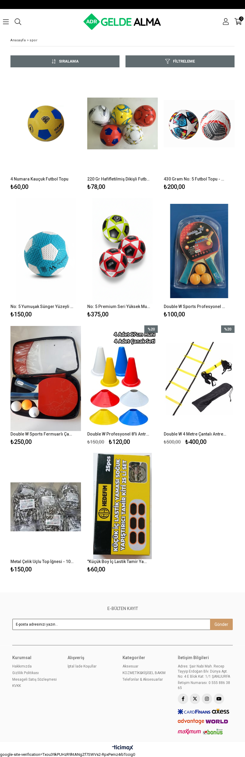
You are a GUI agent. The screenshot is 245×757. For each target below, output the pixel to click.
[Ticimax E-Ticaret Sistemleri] (122, 748)
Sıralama (69, 61)
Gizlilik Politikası (25, 673)
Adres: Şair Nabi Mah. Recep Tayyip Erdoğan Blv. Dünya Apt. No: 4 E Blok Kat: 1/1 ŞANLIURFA (204, 671)
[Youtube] (219, 699)
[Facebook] (183, 699)
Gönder (221, 624)
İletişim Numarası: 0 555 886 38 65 (204, 685)
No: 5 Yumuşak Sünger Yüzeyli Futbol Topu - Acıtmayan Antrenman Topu (42, 306)
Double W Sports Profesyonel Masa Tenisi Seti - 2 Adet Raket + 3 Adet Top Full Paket (195, 306)
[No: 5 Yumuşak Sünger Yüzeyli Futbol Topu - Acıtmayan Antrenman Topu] (45, 251)
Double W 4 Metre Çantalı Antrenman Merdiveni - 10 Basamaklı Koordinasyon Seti (195, 434)
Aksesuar (130, 666)
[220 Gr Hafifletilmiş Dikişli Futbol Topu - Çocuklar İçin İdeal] (122, 123)
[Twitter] (195, 699)
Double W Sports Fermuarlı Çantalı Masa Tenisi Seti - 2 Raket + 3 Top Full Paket (42, 434)
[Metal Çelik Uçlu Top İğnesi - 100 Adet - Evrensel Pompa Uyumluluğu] (45, 506)
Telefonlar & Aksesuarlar (142, 679)
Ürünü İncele (61, 131)
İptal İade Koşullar (82, 666)
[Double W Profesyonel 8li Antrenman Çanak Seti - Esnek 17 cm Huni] (122, 378)
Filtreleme (184, 61)
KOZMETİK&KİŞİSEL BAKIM (144, 673)
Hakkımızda (22, 666)
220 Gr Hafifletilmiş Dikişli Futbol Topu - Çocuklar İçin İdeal (119, 179)
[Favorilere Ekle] (46, 131)
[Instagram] (207, 699)
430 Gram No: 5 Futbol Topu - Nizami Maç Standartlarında (195, 179)
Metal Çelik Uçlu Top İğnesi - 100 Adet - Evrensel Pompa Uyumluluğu (42, 561)
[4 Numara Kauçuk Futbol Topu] (45, 123)
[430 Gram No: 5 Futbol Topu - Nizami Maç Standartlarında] (199, 123)
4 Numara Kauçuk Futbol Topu (39, 179)
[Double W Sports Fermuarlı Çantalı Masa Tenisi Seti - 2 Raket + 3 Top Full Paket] (45, 378)
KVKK (16, 686)
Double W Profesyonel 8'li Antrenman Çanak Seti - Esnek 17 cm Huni (119, 434)
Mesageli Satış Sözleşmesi (34, 679)
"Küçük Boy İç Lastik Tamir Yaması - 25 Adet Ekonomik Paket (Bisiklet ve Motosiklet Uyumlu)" (119, 561)
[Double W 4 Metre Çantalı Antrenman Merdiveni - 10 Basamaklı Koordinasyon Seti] (199, 378)
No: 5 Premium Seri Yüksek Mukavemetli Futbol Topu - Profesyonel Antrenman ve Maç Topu (119, 306)
